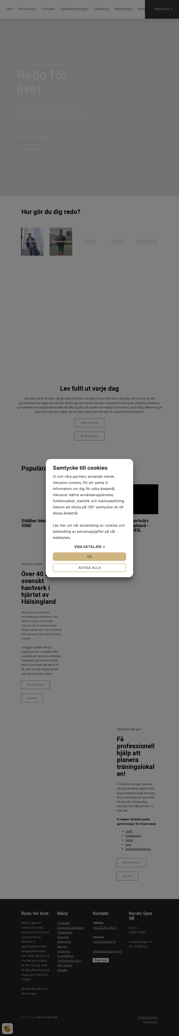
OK (89, 556)
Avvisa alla (89, 567)
